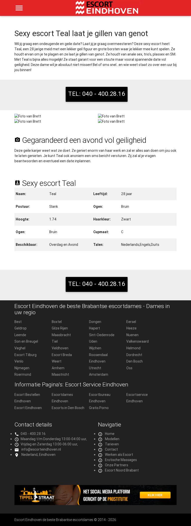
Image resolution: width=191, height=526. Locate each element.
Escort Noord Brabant (122, 470)
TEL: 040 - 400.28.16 (96, 93)
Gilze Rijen (60, 328)
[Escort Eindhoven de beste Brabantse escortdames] (108, 10)
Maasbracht (61, 335)
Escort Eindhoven (28, 408)
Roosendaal (98, 355)
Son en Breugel (26, 341)
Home (109, 433)
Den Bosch (134, 361)
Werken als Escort (119, 454)
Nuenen (132, 335)
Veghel (19, 348)
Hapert (94, 328)
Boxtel (57, 321)
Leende (20, 335)
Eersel (131, 321)
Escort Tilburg (25, 355)
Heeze (131, 328)
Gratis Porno (99, 408)
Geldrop (20, 328)
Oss (129, 368)
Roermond (22, 374)
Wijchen (95, 348)
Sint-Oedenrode (101, 335)
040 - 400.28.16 (33, 433)
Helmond (133, 348)
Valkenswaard (137, 341)
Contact (111, 449)
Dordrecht (134, 355)
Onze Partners (116, 465)
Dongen (95, 321)
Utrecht (95, 368)
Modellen (112, 439)
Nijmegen (21, 368)
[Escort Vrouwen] (95, 495)
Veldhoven (60, 348)
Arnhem (58, 368)
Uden (93, 341)
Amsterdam (98, 374)
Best (18, 321)
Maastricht (60, 374)
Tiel (55, 341)
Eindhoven (97, 361)
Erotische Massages (121, 460)
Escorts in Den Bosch (68, 408)
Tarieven (112, 444)
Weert (56, 361)
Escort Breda (62, 355)
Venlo (18, 361)
